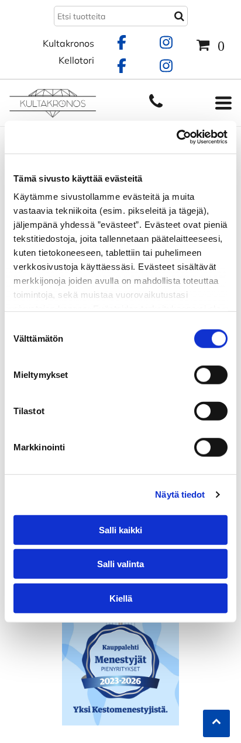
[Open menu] (223, 103)
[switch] (211, 374)
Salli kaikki (120, 529)
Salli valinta (120, 564)
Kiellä (120, 598)
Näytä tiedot (180, 494)
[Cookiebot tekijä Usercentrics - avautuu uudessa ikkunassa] (176, 137)
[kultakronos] (156, 107)
